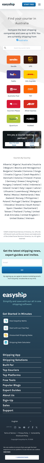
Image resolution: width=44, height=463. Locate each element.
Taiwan (8, 211)
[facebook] (32, 427)
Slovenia (20, 205)
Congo (37, 171)
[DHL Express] (30, 74)
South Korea (32, 205)
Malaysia (34, 191)
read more (6, 452)
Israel (15, 188)
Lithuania (8, 191)
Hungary (7, 184)
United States (17, 218)
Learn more (32, 144)
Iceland (17, 184)
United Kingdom (29, 215)
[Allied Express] (30, 104)
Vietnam (30, 218)
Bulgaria (7, 171)
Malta (7, 194)
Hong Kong (31, 181)
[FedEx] (13, 74)
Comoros (28, 171)
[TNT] (30, 89)
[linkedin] (20, 427)
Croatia (9, 174)
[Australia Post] (13, 89)
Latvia (37, 188)
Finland (28, 178)
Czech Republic (31, 174)
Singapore (36, 201)
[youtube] (24, 427)
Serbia (25, 201)
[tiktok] (29, 427)
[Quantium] (13, 119)
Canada (17, 171)
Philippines (31, 198)
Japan (29, 188)
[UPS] (30, 60)
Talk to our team (14, 144)
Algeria (16, 164)
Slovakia (9, 205)
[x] (36, 427)
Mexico (15, 194)
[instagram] (15, 427)
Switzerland (30, 208)
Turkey (27, 211)
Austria (37, 164)
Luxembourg (21, 191)
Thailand (17, 211)
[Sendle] (13, 60)
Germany (11, 181)
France (37, 178)
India (25, 184)
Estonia (18, 178)
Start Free (29, 4)
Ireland (6, 188)
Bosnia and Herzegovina (27, 167)
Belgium (8, 167)
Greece (21, 181)
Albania (7, 164)
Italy (22, 188)
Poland (6, 201)
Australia (26, 164)
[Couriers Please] (13, 104)
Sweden (18, 208)
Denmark (8, 178)
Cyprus (18, 174)
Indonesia (35, 184)
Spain (9, 208)
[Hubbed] (30, 119)
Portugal (16, 201)
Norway (20, 198)
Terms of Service (10, 433)
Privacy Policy (23, 433)
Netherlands (27, 194)
